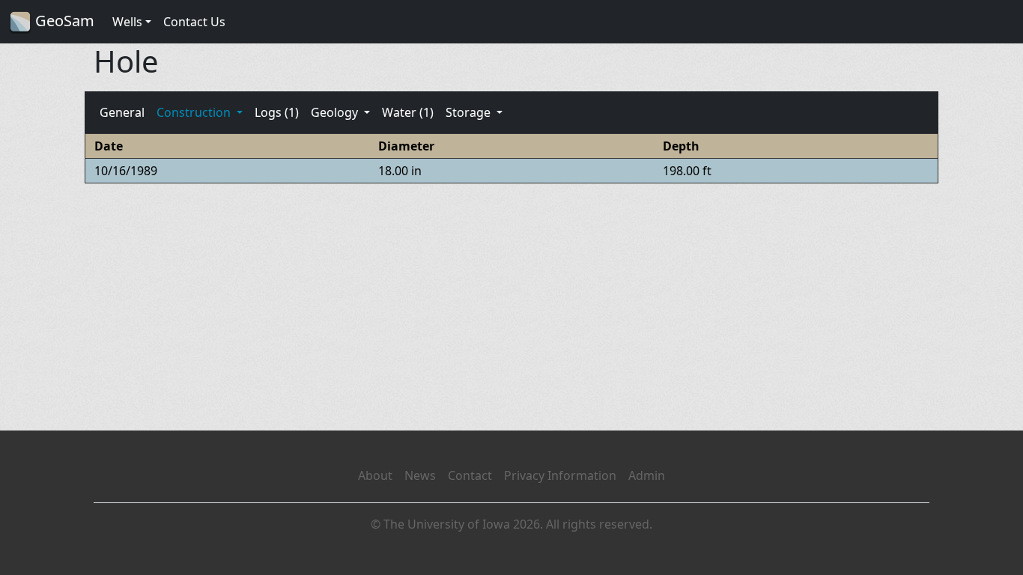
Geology (336, 112)
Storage (470, 112)
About (375, 475)
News (420, 475)
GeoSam (62, 20)
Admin (646, 475)
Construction (195, 112)
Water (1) (408, 112)
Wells (127, 21)
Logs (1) (277, 112)
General (122, 112)
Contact (470, 475)
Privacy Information (560, 475)
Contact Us (194, 21)
